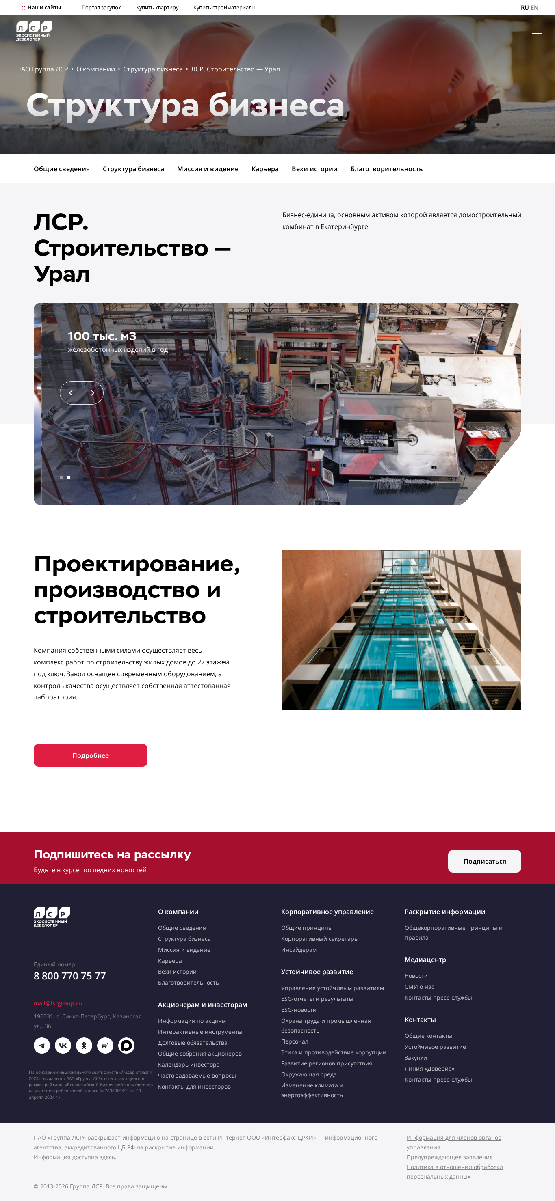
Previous (71, 393)
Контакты (420, 1019)
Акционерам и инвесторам (202, 1004)
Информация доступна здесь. (75, 1157)
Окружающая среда (309, 1074)
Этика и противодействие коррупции (333, 1052)
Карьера (265, 168)
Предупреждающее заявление (450, 1157)
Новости (416, 975)
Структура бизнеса (153, 69)
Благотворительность (387, 168)
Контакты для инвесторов (194, 1086)
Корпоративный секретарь (319, 938)
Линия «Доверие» (430, 1068)
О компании (95, 69)
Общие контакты (428, 1035)
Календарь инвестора (189, 1064)
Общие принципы (307, 927)
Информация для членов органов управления (454, 1142)
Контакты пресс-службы (438, 997)
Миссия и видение (207, 168)
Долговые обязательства (193, 1042)
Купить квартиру (157, 7)
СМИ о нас (419, 986)
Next (92, 393)
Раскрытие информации (445, 911)
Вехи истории (315, 168)
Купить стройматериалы (224, 7)
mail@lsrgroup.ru (58, 1003)
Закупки (416, 1057)
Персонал (294, 1041)
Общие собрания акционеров (200, 1053)
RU (525, 7)
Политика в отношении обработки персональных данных (455, 1171)
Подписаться (485, 861)
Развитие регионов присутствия (326, 1063)
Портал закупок (101, 7)
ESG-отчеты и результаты (317, 999)
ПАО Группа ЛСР (42, 69)
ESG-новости (299, 1009)
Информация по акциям (192, 1020)
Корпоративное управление (327, 911)
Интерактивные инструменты (200, 1031)
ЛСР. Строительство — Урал (235, 69)
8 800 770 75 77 (70, 975)
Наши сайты (44, 7)
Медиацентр (425, 959)
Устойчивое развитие (317, 971)
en (535, 7)
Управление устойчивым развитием (332, 988)
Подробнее (90, 755)
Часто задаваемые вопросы (197, 1075)
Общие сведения (62, 168)
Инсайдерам (299, 949)
